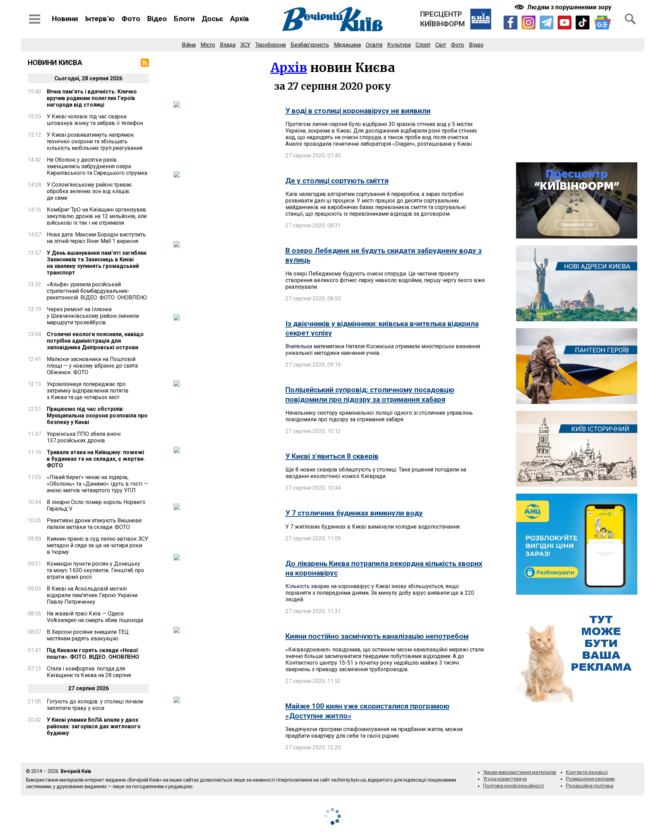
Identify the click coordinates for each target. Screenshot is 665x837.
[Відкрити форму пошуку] (630, 19)
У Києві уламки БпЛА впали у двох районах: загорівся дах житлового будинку (94, 726)
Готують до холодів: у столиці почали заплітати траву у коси (95, 704)
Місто (208, 45)
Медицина (347, 45)
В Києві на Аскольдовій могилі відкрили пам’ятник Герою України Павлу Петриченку (92, 595)
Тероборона (270, 45)
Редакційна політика (589, 786)
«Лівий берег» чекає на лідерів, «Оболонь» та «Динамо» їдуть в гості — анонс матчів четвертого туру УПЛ (97, 484)
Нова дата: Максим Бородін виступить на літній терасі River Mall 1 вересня (96, 237)
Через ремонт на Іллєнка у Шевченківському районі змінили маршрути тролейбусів (93, 316)
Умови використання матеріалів (519, 772)
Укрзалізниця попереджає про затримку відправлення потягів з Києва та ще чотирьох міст (87, 390)
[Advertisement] (576, 106)
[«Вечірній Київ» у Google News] (602, 23)
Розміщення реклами (590, 779)
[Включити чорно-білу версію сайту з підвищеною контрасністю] (563, 7)
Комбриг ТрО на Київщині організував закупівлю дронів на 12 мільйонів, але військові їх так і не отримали (97, 216)
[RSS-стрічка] (145, 62)
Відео (157, 19)
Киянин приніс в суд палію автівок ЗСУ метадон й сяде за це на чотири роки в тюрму (97, 545)
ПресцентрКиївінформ (442, 19)
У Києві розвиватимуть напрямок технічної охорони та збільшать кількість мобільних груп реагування (94, 141)
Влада (228, 45)
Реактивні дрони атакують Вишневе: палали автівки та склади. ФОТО (95, 523)
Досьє (212, 19)
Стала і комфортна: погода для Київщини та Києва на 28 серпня (89, 671)
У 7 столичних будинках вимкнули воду (354, 513)
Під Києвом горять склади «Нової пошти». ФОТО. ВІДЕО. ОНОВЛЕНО (93, 653)
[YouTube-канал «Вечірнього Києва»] (564, 22)
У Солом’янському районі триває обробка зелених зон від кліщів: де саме (89, 191)
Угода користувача (505, 779)
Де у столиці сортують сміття (337, 181)
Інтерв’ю (100, 19)
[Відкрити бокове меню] (35, 19)
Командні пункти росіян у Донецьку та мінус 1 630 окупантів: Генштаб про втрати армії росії (95, 570)
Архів (239, 19)
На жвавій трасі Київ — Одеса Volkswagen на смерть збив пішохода (95, 616)
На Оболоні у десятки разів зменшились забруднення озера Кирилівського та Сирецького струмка (97, 166)
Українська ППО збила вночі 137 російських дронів (84, 437)
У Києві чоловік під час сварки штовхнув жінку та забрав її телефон (95, 119)
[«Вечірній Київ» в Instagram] (528, 22)
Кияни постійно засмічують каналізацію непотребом (377, 636)
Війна (189, 45)
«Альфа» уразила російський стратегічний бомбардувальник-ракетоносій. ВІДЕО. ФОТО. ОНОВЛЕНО (97, 291)
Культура (399, 45)
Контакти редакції (587, 772)
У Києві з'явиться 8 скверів (332, 456)
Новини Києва (55, 62)
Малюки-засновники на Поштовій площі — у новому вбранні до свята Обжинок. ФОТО (92, 366)
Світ (440, 45)
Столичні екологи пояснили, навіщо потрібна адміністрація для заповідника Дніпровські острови (95, 341)
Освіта (374, 45)
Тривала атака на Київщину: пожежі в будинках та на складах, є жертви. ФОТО (96, 459)
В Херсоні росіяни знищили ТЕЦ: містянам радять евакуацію (88, 635)
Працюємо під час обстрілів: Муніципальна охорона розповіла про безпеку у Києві (97, 415)
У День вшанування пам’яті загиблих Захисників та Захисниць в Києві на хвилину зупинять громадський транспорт (97, 263)
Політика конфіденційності (513, 786)
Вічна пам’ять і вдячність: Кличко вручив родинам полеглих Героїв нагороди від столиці (92, 98)
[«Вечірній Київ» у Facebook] (510, 22)
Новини (65, 19)
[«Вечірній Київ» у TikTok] (582, 22)
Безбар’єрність (310, 45)
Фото (131, 19)
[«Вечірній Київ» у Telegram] (546, 22)
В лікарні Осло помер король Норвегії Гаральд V (96, 505)
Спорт (423, 45)
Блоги (184, 19)
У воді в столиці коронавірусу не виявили (358, 111)
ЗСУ (245, 45)
